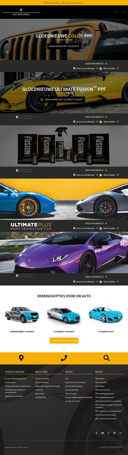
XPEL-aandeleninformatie (104, 397)
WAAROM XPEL (40, 397)
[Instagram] (108, 432)
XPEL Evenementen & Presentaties (108, 401)
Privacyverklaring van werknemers (18, 386)
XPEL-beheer (100, 378)
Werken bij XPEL (101, 382)
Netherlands (21, 14)
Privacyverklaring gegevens (15, 378)
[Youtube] (102, 432)
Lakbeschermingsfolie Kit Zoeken (47, 386)
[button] (116, 12)
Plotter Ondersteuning (73, 386)
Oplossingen (40, 393)
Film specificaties (71, 390)
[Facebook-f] (96, 432)
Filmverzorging (70, 393)
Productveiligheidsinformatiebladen (78, 397)
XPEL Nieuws (100, 386)
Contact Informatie (42, 378)
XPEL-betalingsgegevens (104, 393)
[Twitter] (114, 432)
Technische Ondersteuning (75, 382)
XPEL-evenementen (102, 390)
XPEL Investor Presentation (105, 415)
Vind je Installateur (42, 382)
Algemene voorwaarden (14, 396)
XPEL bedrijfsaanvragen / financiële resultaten (108, 406)
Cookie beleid (10, 382)
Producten (39, 390)
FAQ (66, 378)
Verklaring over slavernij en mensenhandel (15, 391)
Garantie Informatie (72, 401)
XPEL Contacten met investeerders (108, 411)
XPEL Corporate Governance (105, 418)
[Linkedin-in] (120, 432)
